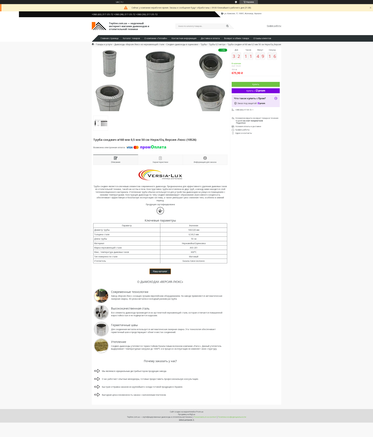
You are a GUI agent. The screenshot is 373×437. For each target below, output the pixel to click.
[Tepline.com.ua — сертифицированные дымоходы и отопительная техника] (99, 26)
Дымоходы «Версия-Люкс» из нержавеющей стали (139, 44)
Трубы (203, 44)
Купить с (250, 90)
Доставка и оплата (210, 38)
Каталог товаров (131, 38)
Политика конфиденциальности (232, 417)
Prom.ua (199, 411)
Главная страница (109, 38)
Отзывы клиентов (262, 38)
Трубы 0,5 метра (217, 44)
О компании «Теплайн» (155, 38)
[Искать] (227, 26)
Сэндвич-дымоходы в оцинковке (182, 44)
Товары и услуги (104, 44)
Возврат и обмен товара (236, 38)
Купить (255, 84)
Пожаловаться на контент (205, 417)
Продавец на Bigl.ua (186, 414)
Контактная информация (183, 38)
